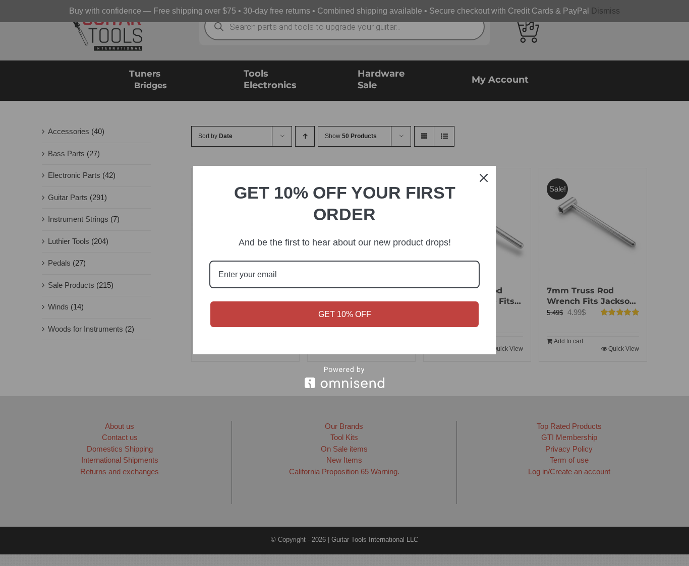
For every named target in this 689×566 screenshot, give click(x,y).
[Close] (484, 178)
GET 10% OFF (344, 314)
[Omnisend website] (344, 377)
